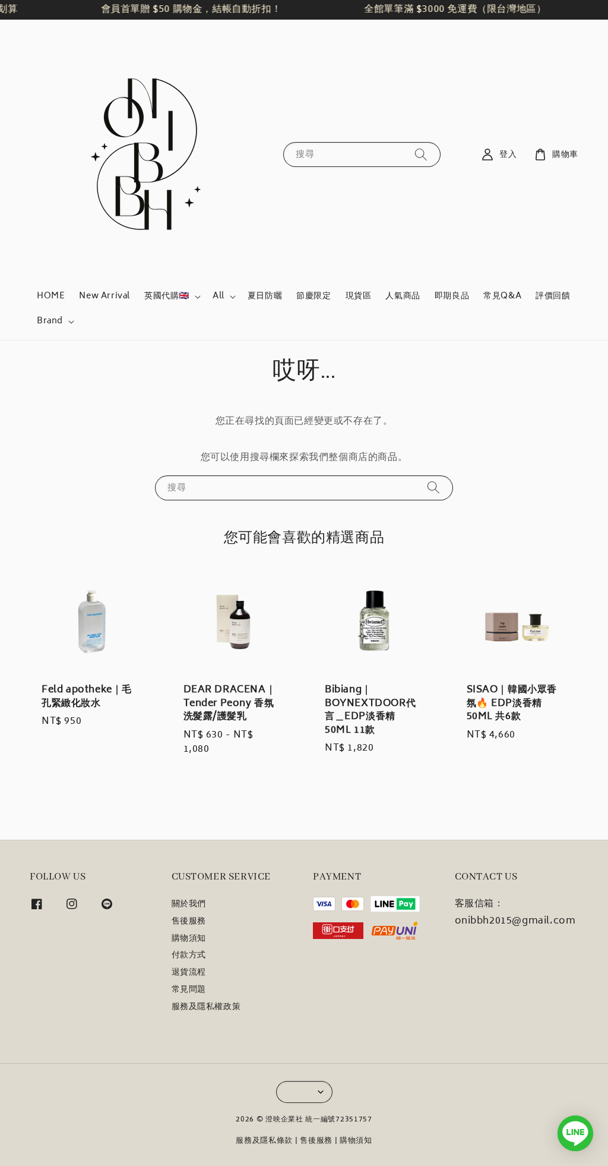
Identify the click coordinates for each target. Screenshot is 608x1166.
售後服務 (189, 922)
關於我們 (189, 905)
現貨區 (359, 296)
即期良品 (452, 296)
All (218, 296)
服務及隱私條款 (264, 1141)
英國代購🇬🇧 (166, 296)
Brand (50, 321)
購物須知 (189, 939)
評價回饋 (553, 296)
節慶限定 (313, 296)
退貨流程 (189, 973)
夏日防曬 (265, 296)
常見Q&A (502, 296)
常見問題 (189, 990)
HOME (51, 296)
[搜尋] (421, 154)
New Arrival (104, 296)
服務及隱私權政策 (206, 1007)
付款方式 (189, 955)
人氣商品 (402, 296)
